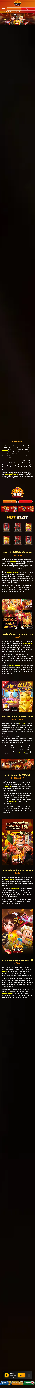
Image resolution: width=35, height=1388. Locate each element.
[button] (4, 9)
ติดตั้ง (21, 1375)
